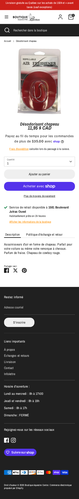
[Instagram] (13, 440)
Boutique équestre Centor (36, 485)
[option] (39, 81)
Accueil (7, 41)
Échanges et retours (16, 355)
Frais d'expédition (19, 149)
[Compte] (60, 15)
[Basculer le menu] (6, 17)
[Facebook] (6, 440)
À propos (9, 349)
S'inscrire (19, 322)
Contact (9, 368)
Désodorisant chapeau (26, 41)
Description (12, 234)
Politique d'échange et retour (44, 234)
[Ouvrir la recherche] (6, 30)
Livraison (10, 362)
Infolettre (9, 374)
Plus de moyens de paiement (39, 196)
